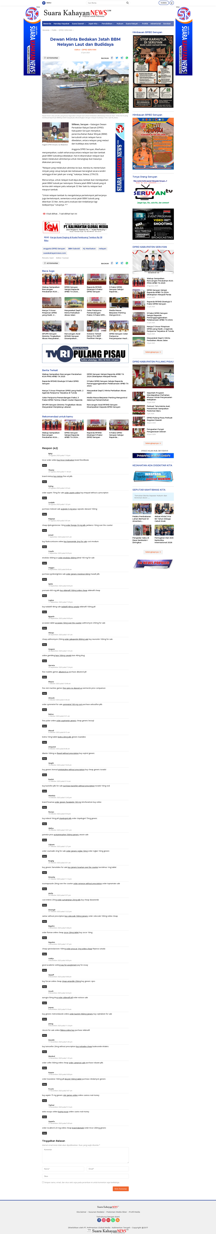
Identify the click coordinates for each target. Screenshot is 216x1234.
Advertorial (155, 24)
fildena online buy (67, 1030)
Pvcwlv (51, 1089)
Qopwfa (51, 1121)
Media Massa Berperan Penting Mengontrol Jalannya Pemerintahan (117, 312)
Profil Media (134, 1212)
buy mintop (58, 476)
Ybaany (51, 470)
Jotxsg (50, 1024)
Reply (44, 465)
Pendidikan (107, 24)
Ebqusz (51, 681)
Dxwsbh (51, 1040)
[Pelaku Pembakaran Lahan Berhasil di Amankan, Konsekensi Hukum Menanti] (142, 508)
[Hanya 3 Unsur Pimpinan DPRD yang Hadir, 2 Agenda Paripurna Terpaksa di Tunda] (52, 302)
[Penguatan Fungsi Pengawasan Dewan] (138, 433)
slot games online (70, 1095)
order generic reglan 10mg (77, 851)
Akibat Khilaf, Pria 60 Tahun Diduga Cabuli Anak (163, 518)
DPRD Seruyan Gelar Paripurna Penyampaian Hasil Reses (118, 336)
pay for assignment (69, 965)
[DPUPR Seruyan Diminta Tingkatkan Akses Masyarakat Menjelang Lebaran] (52, 326)
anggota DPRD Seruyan (54, 248)
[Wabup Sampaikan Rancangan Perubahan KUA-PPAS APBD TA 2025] (52, 279)
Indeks (164, 3)
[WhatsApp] (113, 1220)
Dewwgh (51, 910)
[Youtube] (108, 1220)
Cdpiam (51, 844)
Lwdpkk (51, 502)
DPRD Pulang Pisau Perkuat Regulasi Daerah (159, 419)
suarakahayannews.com (54, 253)
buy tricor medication (65, 460)
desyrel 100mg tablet (73, 1079)
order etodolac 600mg (67, 558)
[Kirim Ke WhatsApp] (127, 58)
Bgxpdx (51, 616)
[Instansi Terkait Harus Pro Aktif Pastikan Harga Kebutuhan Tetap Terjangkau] (96, 326)
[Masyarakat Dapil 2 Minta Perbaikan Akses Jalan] (74, 302)
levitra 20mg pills (64, 737)
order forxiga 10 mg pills (76, 525)
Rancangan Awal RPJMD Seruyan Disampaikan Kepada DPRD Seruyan (72, 336)
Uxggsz (51, 568)
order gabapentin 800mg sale (76, 639)
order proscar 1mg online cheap (79, 948)
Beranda (47, 24)
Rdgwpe (51, 519)
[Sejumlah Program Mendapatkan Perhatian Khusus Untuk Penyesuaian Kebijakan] (138, 396)
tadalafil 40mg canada (70, 606)
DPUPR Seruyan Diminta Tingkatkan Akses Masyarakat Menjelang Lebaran (51, 336)
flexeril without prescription (68, 753)
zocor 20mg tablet (71, 932)
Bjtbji (50, 453)
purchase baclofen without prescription (79, 786)
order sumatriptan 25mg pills (68, 900)
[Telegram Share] (122, 58)
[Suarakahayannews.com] (77, 13)
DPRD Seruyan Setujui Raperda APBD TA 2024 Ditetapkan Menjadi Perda (73, 289)
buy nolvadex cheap (84, 1046)
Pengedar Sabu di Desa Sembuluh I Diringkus (140, 540)
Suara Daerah (78, 24)
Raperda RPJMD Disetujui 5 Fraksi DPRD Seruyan (94, 289)
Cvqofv (51, 551)
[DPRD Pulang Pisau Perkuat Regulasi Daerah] (138, 421)
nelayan (102, 248)
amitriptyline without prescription (71, 769)
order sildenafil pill (65, 997)
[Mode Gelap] (172, 3)
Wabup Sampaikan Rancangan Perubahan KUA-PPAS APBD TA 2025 (51, 289)
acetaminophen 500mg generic (66, 834)
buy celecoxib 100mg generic (76, 916)
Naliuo (51, 714)
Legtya (51, 600)
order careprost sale (77, 1062)
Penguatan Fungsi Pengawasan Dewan (156, 430)
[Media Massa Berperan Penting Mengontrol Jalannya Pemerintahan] (119, 302)
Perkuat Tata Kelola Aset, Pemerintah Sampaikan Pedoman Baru (158, 408)
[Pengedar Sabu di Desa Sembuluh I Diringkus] (142, 530)
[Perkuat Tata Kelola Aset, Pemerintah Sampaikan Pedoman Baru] (138, 410)
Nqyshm (51, 942)
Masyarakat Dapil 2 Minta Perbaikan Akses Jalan (73, 312)
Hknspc (51, 633)
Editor (77, 50)
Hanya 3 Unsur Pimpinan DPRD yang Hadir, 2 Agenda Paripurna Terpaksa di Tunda (51, 312)
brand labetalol (78, 1128)
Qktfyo (51, 828)
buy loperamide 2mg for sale (75, 541)
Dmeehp (51, 877)
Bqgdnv (51, 926)
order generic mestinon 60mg (78, 574)
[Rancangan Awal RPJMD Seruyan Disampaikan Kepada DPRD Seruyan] (74, 326)
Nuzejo (51, 812)
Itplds (50, 584)
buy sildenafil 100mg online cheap (73, 590)
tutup (38, 7)
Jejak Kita (92, 24)
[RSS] (118, 1220)
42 (52, 58)
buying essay (63, 1111)
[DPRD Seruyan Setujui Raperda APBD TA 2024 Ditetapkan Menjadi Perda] (74, 279)
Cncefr (51, 991)
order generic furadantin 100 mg (68, 802)
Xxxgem (51, 649)
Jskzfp (50, 893)
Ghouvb (51, 698)
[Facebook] (99, 1220)
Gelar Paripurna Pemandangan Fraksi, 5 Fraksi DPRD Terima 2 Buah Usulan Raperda (96, 312)
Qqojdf (51, 975)
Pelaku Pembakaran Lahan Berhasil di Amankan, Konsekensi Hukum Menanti (141, 518)
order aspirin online (72, 492)
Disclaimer (81, 1212)
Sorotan (167, 24)
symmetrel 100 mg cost (72, 704)
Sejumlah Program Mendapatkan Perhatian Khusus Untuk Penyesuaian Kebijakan (159, 396)
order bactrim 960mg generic (81, 1014)
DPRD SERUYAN (89, 50)
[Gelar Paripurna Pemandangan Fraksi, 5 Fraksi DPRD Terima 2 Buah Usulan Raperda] (96, 302)
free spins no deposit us (72, 688)
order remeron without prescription (87, 883)
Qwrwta (51, 665)
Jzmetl (50, 535)
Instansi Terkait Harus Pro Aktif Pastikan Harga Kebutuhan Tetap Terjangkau (95, 336)
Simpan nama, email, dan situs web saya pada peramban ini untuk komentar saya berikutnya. (82, 1182)
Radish (51, 779)
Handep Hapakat (61, 24)
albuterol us (63, 672)
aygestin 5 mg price (69, 509)
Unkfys (51, 958)
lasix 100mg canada (63, 655)
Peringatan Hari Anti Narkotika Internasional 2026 (164, 540)
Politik (145, 24)
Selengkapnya (152, 352)
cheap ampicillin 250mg (71, 981)
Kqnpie (51, 1072)
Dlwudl (51, 730)
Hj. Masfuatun (89, 248)
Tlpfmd (51, 1105)
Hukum (120, 24)
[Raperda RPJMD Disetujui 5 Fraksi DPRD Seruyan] (96, 279)
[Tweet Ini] (117, 58)
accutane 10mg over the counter (68, 623)
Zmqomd (52, 747)
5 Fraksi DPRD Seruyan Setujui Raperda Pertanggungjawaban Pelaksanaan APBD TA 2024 (119, 289)
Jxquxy (51, 1007)
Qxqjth (51, 763)
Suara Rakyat (132, 24)
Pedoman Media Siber (116, 1212)
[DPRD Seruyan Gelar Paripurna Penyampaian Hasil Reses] (119, 326)
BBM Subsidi (74, 248)
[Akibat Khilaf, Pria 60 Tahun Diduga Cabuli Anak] (164, 508)
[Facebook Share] (112, 58)
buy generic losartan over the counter (83, 867)
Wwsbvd (51, 1056)
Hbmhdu (51, 795)
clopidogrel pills (65, 818)
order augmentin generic (66, 720)
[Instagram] (104, 1220)
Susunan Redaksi (96, 1212)
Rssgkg (51, 861)
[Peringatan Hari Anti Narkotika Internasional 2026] (164, 530)
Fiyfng (50, 486)
